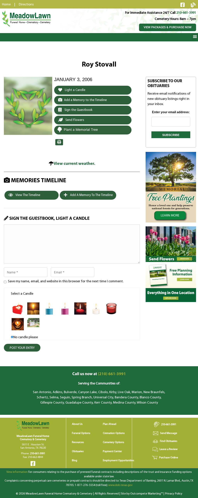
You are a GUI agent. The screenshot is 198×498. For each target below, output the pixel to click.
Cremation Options (114, 433)
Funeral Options (81, 433)
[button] (195, 36)
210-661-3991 (186, 13)
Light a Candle (74, 90)
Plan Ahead (109, 424)
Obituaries (78, 451)
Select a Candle (22, 294)
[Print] (59, 142)
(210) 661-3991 (99, 374)
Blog (74, 460)
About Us (77, 424)
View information (17, 472)
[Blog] (193, 5)
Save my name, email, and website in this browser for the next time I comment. (65, 281)
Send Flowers (74, 120)
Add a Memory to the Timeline (85, 100)
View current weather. (74, 164)
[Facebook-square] (182, 5)
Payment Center (112, 451)
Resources (78, 442)
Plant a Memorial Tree (81, 130)
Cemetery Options (113, 442)
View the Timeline (27, 195)
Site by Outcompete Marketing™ (142, 493)
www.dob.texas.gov (120, 485)
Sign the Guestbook (78, 110)
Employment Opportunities (118, 460)
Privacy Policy (173, 493)
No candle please (25, 337)
